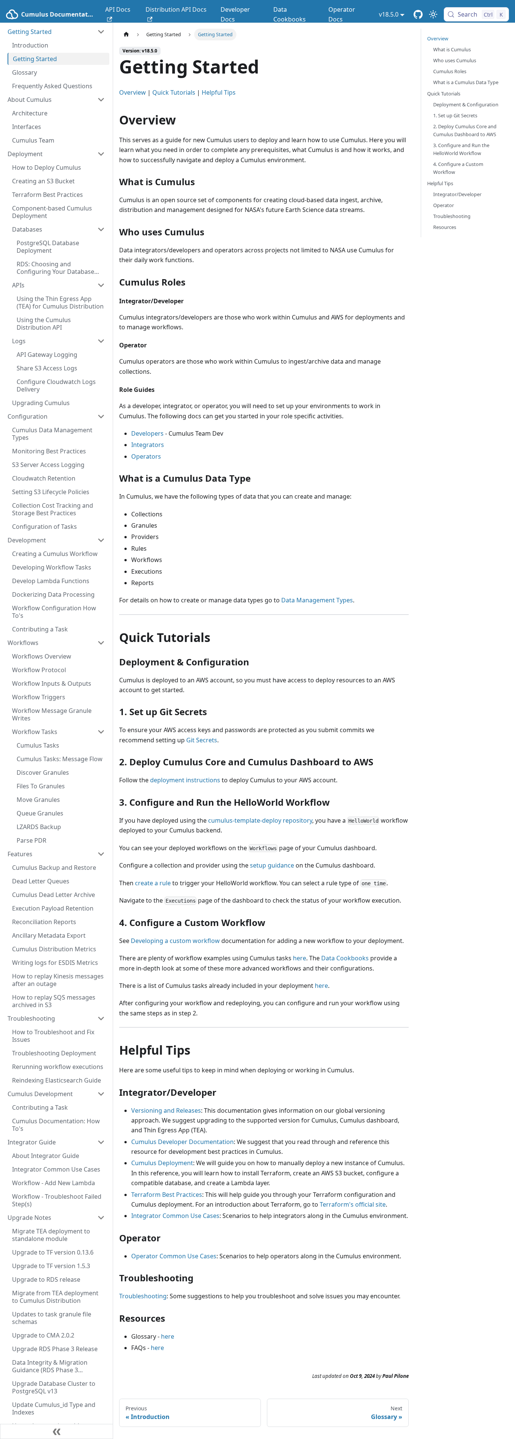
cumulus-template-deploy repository (260, 820)
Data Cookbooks (289, 14)
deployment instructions (185, 780)
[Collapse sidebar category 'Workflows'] (101, 643)
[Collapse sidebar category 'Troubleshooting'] (101, 1018)
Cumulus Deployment (162, 1163)
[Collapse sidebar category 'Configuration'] (101, 416)
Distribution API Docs (176, 9)
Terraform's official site (353, 1204)
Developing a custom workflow (175, 941)
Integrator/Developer (457, 194)
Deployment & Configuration (465, 104)
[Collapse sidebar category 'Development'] (101, 540)
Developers (147, 433)
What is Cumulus (452, 49)
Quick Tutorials (173, 92)
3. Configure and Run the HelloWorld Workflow (461, 149)
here (299, 958)
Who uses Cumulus (454, 60)
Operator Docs (341, 14)
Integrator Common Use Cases (175, 1216)
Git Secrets (201, 740)
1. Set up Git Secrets (455, 115)
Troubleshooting (143, 1296)
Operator (443, 205)
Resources (444, 227)
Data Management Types (317, 600)
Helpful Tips (219, 92)
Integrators (147, 445)
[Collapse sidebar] (56, 1431)
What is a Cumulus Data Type (465, 82)
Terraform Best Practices (166, 1194)
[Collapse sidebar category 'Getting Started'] (101, 32)
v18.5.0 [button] (389, 14)
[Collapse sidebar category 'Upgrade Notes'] (101, 1218)
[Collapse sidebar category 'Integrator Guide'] (101, 1142)
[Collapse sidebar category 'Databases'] (101, 229)
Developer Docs (235, 14)
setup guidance (272, 865)
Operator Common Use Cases (173, 1256)
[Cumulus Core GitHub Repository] (418, 14)
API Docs (117, 9)
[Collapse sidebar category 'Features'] (101, 854)
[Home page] (126, 34)
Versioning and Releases (166, 1110)
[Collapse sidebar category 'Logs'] (101, 341)
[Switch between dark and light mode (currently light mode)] (433, 14)
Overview (132, 92)
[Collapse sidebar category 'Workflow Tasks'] (101, 732)
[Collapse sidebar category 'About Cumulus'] (101, 100)
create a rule (153, 883)
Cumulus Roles (449, 71)
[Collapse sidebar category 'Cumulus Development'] (101, 1094)
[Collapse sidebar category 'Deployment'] (101, 154)
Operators (146, 456)
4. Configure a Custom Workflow (458, 168)
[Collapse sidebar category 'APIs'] (101, 285)
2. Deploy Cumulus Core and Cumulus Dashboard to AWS (465, 130)
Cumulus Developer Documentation (182, 1142)
